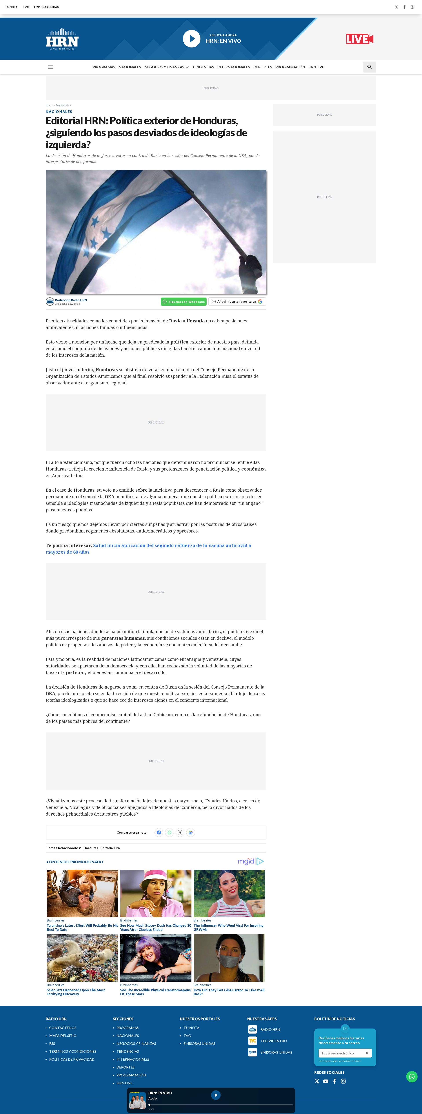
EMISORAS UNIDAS (46, 7)
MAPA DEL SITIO (62, 1035)
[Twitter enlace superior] (396, 7)
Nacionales (63, 105)
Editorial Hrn (110, 848)
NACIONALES (130, 67)
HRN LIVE (316, 67)
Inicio (49, 105)
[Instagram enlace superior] (412, 7)
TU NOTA (11, 7)
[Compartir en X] (180, 832)
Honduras (91, 848)
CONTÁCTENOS (62, 1027)
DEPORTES (263, 67)
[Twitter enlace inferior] (317, 1081)
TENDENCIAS (203, 67)
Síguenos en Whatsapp (187, 301)
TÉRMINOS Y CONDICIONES (72, 1051)
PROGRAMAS (104, 67)
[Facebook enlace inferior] (334, 1081)
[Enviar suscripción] (367, 1053)
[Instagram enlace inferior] (343, 1081)
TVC (26, 7)
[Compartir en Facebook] (159, 832)
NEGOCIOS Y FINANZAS (164, 67)
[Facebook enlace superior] (404, 7)
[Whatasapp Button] (412, 1076)
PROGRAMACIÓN (290, 67)
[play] (216, 1095)
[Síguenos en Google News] (190, 832)
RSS (52, 1043)
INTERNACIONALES (234, 67)
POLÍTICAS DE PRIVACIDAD (72, 1059)
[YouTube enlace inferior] (325, 1081)
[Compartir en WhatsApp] (169, 832)
